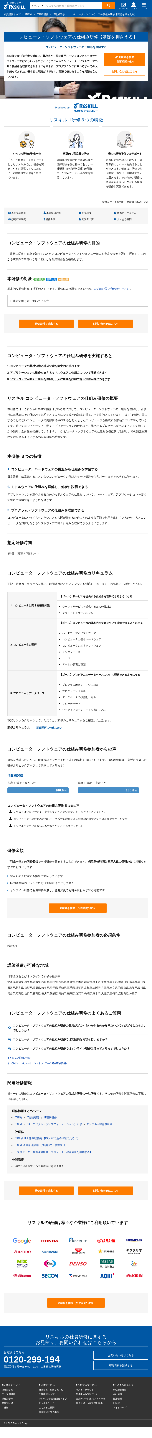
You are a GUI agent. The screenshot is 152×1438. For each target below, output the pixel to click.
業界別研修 (7, 1402)
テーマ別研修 (8, 1394)
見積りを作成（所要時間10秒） (124, 59)
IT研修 (18, 1117)
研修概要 (86, 212)
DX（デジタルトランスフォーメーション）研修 (54, 1124)
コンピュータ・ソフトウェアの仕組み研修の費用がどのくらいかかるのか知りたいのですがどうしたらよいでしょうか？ (79, 1027)
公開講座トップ (46, 1394)
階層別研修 (7, 1389)
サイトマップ (119, 1407)
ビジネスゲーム (46, 1402)
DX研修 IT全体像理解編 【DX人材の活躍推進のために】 (47, 1138)
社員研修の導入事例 (49, 1412)
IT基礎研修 (33, 1117)
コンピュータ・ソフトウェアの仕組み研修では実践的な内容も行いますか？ (60, 1039)
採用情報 (117, 1398)
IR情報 (116, 1402)
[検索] (108, 5)
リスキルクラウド (85, 1389)
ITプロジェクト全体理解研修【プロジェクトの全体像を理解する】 (53, 1152)
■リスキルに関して (123, 1384)
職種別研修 (7, 1398)
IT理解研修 (50, 1117)
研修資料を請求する (46, 323)
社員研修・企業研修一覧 (51, 1389)
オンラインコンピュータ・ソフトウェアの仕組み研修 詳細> (37, 1063)
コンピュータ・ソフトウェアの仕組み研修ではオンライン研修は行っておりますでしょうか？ (71, 1048)
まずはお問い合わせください (112, 288)
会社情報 (117, 1394)
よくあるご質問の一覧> (19, 1057)
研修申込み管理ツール (87, 1394)
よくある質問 (124, 219)
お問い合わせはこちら (125, 71)
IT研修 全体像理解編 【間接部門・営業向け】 (41, 1145)
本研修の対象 (53, 212)
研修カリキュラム (126, 212)
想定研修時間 (18, 219)
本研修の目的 (18, 212)
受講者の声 (87, 219)
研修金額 (50, 219)
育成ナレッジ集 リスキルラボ (90, 1398)
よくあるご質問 (46, 1407)
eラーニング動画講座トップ (53, 1398)
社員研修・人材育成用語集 (89, 1402)
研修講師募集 (119, 1389)
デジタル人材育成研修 (99, 1124)
